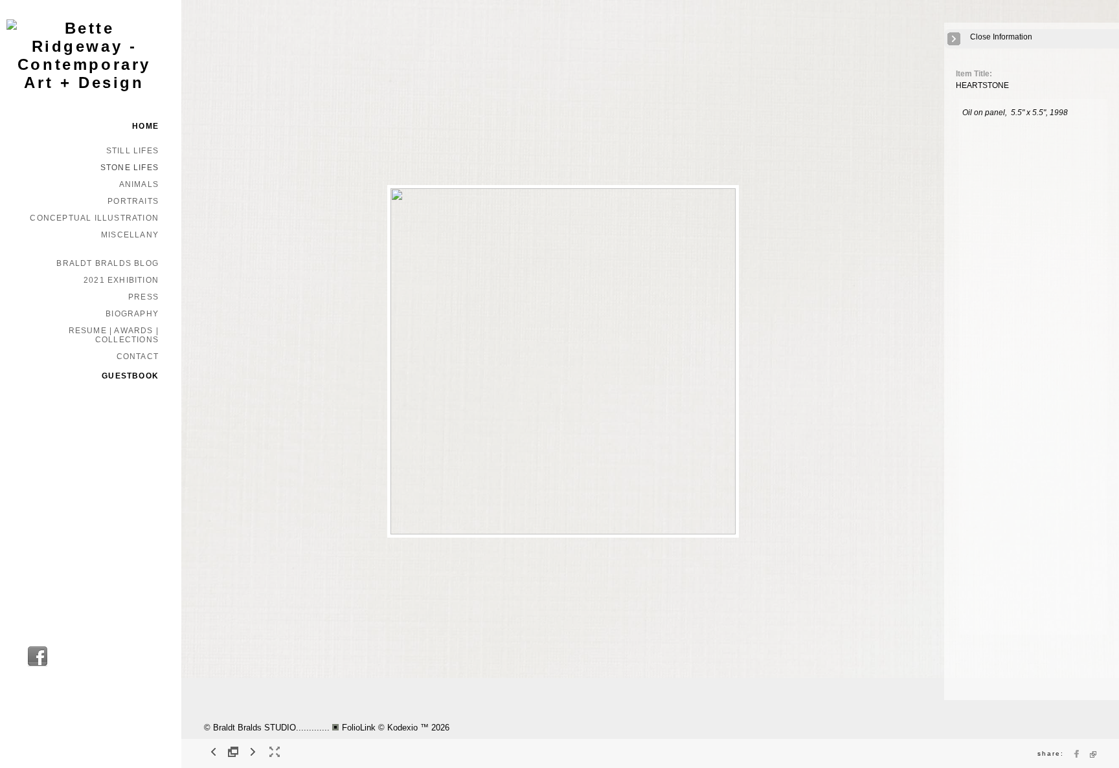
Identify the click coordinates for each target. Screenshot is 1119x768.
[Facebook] (37, 664)
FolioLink (359, 727)
